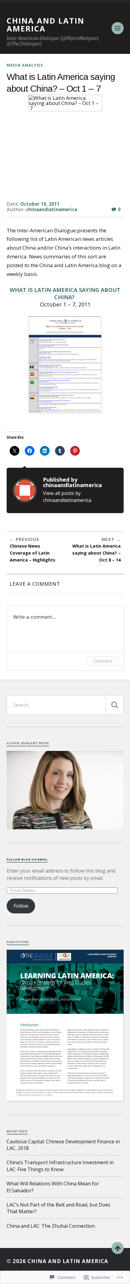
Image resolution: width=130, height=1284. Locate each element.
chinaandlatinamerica (51, 209)
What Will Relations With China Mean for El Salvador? (53, 1187)
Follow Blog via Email (27, 859)
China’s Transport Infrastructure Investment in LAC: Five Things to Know (60, 1165)
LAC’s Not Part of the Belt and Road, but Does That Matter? (58, 1208)
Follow (21, 905)
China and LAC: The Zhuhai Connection (51, 1226)
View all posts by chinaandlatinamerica (67, 496)
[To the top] (118, 1248)
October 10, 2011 (40, 204)
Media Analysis (25, 65)
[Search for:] (65, 705)
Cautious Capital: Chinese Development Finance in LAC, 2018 (63, 1144)
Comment (102, 660)
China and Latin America (45, 24)
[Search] (115, 705)
